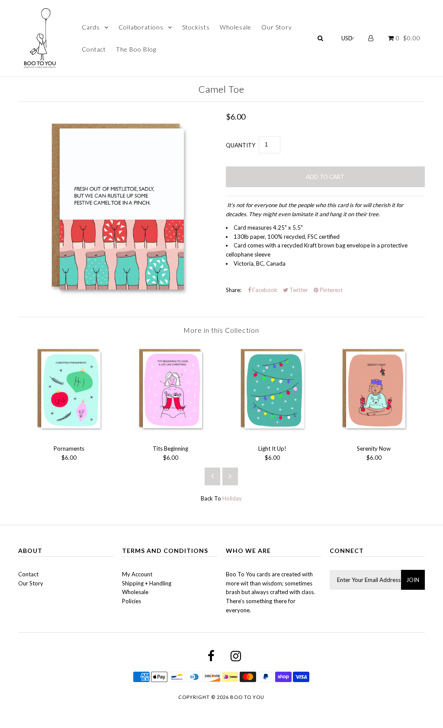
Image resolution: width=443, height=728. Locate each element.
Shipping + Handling (146, 583)
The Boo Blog (136, 49)
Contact (94, 49)
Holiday (232, 498)
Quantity (240, 145)
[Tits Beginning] (170, 433)
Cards (91, 27)
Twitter (298, 289)
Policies (131, 601)
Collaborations (141, 27)
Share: (233, 289)
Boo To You (247, 697)
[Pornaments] (69, 433)
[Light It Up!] (272, 433)
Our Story (276, 27)
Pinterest (330, 289)
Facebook (264, 289)
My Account (137, 574)
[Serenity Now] (374, 433)
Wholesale (235, 27)
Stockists (196, 27)
